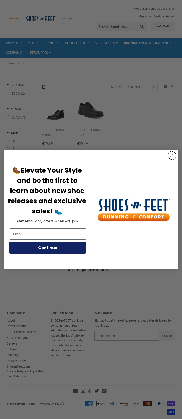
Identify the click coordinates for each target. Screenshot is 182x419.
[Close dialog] (172, 155)
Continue (47, 247)
